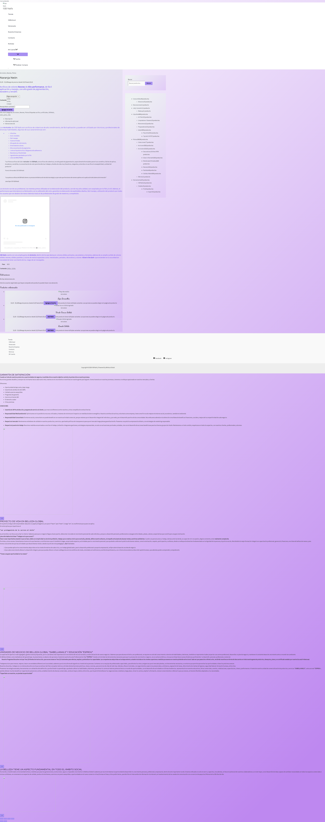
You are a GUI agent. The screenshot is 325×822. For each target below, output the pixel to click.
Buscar (130, 79)
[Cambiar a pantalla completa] (5, 819)
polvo (5, 115)
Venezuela (12, 26)
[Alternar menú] (18, 54)
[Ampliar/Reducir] (1, 819)
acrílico (38, 113)
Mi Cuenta (11, 50)
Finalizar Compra (21, 65)
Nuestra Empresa (14, 32)
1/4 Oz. (9, 269)
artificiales (44, 113)
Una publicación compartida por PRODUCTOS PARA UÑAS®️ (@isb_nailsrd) (25, 248)
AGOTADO (51, 317)
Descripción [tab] (8, 119)
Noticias (11, 44)
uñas (9, 115)
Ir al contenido (4, 1)
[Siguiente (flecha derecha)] (5, 821)
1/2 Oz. (14, 269)
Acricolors (3, 73)
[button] (16, 50)
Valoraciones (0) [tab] (10, 124)
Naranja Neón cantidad (7, 107)
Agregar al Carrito (7, 110)
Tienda (10, 14)
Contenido (3, 100)
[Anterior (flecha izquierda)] (1, 821)
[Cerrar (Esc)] (12, 819)
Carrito (17, 59)
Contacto (11, 38)
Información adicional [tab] (11, 121)
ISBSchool (12, 20)
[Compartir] (9, 819)
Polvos (14, 73)
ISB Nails (8, 8)
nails (1, 115)
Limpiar (9, 104)
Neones (9, 73)
